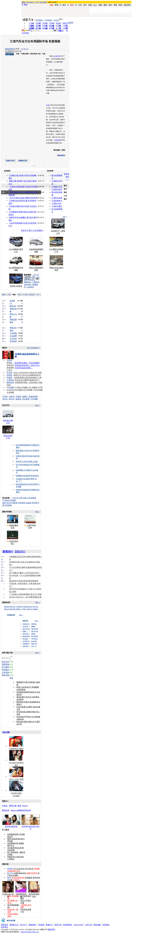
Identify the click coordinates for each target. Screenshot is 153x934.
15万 (29, 277)
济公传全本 (29, 869)
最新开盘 (12, 606)
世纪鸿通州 (34, 636)
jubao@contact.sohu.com (30, 932)
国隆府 (25, 631)
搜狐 (23, 2)
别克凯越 (13, 341)
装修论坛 (29, 609)
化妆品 (4, 806)
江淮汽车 (57, 56)
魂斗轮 (11, 399)
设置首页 (4, 925)
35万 (38, 277)
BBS (120, 5)
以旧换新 (8, 505)
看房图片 (18, 609)
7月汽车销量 (38, 390)
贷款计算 (35, 606)
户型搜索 (18, 606)
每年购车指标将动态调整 (26, 490)
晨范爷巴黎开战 (11, 826)
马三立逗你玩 (18, 869)
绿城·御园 (25, 646)
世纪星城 (34, 641)
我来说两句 (9, 49)
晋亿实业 (5, 662)
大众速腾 (13, 336)
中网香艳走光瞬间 (16, 749)
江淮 (47, 105)
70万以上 (31, 280)
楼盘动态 (7, 609)
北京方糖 (25, 626)
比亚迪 (28, 503)
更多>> (61, 19)
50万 (25, 280)
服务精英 (10, 382)
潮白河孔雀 (26, 629)
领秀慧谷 (34, 624)
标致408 (13, 306)
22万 (34, 277)
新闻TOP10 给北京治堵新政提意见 (27, 375)
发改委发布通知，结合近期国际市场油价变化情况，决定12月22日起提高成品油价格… (27, 365)
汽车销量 (10, 387)
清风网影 (19, 470)
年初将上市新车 (16, 286)
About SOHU (78, 925)
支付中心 (23, 925)
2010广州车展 (31, 348)
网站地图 (97, 925)
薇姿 (19, 806)
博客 (115, 5)
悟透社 (25, 396)
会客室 (9, 375)
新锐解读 (28, 878)
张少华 (18, 465)
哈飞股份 (5, 667)
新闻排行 (8, 551)
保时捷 (15, 503)
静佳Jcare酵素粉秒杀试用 (21, 810)
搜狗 (25, 5)
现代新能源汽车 (22, 484)
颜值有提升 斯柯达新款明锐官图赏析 (23, 581)
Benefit (25, 806)
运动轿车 (30, 287)
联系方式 (58, 925)
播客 (105, 5)
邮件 (110, 5)
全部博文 (4, 927)
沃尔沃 (9, 503)
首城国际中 (26, 643)
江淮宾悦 (57, 140)
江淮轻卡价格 (57, 198)
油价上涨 (26, 498)
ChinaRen (30, 2)
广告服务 (40, 925)
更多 (12, 678)
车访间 (9, 373)
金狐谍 (18, 399)
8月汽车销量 (27, 390)
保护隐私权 (67, 925)
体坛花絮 (6, 732)
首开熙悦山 (26, 641)
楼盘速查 (7, 606)
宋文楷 (18, 445)
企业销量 (10, 392)
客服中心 (49, 925)
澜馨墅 (33, 626)
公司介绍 (88, 925)
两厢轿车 (27, 282)
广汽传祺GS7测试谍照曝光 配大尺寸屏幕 (25, 594)
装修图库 (35, 609)
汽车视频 (34, 399)
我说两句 (127, 5)
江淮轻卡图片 (57, 206)
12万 (25, 277)
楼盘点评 (29, 606)
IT (76, 5)
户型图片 (24, 609)
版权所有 (51, 929)
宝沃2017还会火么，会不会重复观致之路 (25, 597)
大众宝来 (13, 339)
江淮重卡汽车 (57, 187)
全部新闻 (105, 925)
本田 (21, 498)
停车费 (34, 503)
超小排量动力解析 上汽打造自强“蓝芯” (24, 573)
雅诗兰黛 (12, 806)
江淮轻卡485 (56, 203)
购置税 (60, 31)
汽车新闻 (48, 20)
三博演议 (10, 380)
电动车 (7, 500)
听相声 (10, 869)
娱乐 (64, 5)
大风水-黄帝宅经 (18, 878)
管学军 (18, 462)
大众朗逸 (13, 333)
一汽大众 (14, 498)
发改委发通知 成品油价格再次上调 (27, 378)
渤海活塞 (5, 675)
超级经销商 (33, 396)
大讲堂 (9, 360)
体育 (56, 5)
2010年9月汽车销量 (14, 390)
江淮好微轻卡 (57, 201)
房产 (85, 5)
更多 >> (65, 217)
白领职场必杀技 (19, 873)
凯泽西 (13, 500)
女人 (95, 5)
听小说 (10, 873)
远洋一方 (34, 646)
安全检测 (25, 399)
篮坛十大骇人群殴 (16, 779)
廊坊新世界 (26, 636)
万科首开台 (34, 639)
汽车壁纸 (25, 33)
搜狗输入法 (14, 925)
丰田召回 (21, 503)
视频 (100, 5)
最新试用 (5, 810)
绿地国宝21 (26, 624)
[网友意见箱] (8, 923)
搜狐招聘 (32, 925)
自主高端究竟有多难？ (31, 476)
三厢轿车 (35, 282)
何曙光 (18, 456)
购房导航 (12, 609)
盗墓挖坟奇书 (31, 873)
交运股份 (5, 672)
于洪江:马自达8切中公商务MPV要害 (27, 373)
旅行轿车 (27, 285)
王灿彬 (18, 479)
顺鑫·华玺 (34, 643)
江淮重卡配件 (57, 189)
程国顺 (18, 476)
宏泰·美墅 (25, 634)
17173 (36, 2)
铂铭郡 (33, 634)
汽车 (80, 5)
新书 (9, 878)
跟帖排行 (20, 551)
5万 (34, 275)
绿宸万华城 (34, 629)
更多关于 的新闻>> (32, 230)
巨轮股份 (5, 670)
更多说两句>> (66, 177)
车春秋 (9, 378)
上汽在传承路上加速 (30, 462)
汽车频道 (39, 20)
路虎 (4, 503)
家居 (90, 5)
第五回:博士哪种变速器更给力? (27, 380)
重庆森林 (19, 451)
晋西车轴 (5, 664)
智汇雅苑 (25, 639)
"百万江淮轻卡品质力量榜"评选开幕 (23, 198)
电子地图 (24, 606)
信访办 (5, 399)
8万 (37, 275)
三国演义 (16, 880)
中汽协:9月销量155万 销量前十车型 (29, 387)
